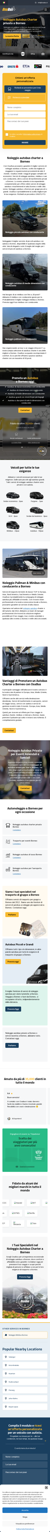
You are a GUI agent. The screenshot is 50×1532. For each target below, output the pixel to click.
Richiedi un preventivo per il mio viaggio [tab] (27, 89)
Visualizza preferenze (25, 1524)
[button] (46, 1487)
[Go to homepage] (9, 8)
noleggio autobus (30, 608)
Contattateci (17, 830)
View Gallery (37, 573)
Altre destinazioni (34, 442)
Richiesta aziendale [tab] (21, 97)
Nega (25, 1517)
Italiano (4, 2)
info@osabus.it (43, 3)
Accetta (25, 1510)
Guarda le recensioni (27, 1166)
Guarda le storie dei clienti (25, 427)
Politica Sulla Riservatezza (25, 1529)
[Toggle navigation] (45, 9)
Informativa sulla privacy (32, 134)
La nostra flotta (16, 442)
